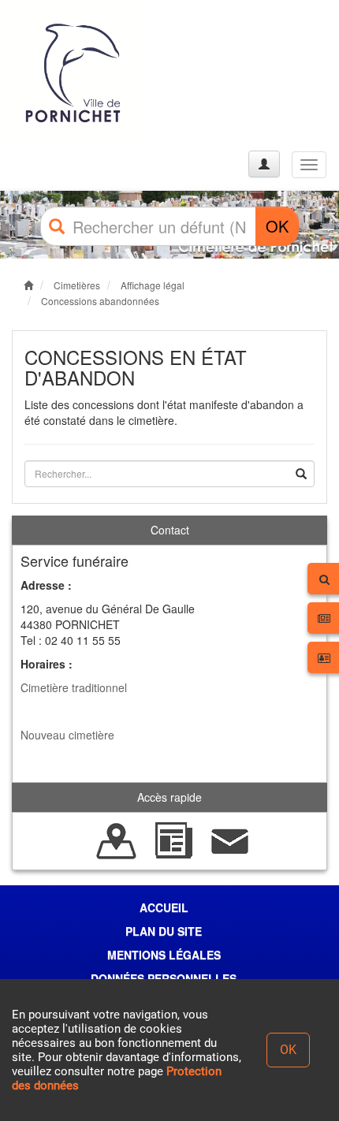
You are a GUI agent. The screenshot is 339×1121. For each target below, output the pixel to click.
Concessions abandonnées (100, 300)
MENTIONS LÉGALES (164, 955)
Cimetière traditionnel (73, 687)
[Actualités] (173, 839)
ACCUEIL (164, 907)
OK (277, 225)
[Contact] (230, 839)
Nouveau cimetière (67, 735)
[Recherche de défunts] (116, 839)
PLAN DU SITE (163, 931)
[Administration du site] (264, 164)
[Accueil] (73, 73)
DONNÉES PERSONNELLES (164, 978)
